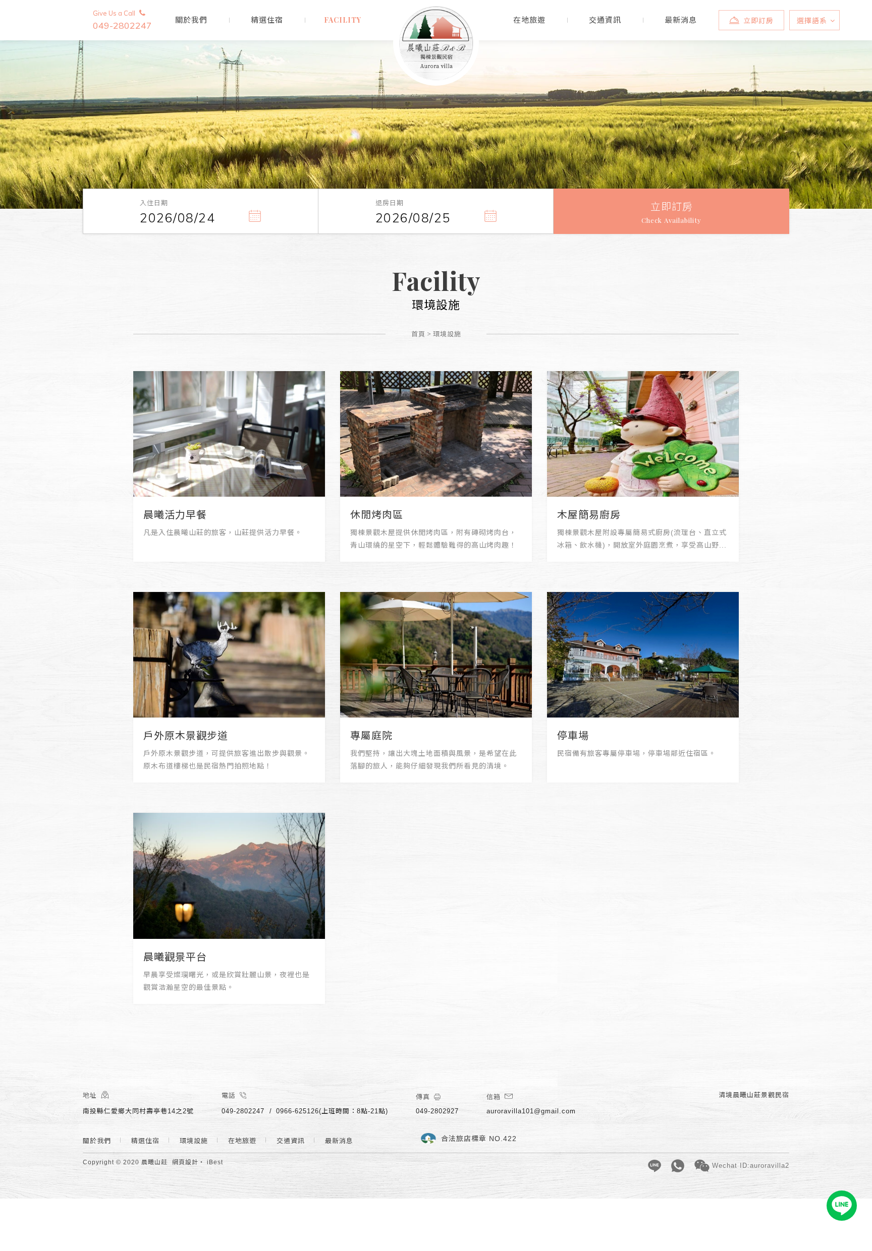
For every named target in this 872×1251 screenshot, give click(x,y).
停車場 (573, 735)
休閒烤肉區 (376, 514)
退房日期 (389, 203)
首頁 (418, 333)
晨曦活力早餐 (175, 514)
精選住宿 (267, 20)
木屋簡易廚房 (589, 514)
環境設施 (342, 20)
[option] (436, 104)
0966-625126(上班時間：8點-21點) (332, 1111)
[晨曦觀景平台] (229, 875)
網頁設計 (185, 1162)
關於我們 (191, 20)
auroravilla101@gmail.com (531, 1111)
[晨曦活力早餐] (229, 434)
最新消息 (681, 20)
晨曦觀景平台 (175, 957)
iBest (215, 1162)
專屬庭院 (371, 735)
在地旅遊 (529, 20)
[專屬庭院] (436, 655)
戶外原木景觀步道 (185, 735)
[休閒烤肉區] (436, 434)
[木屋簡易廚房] (643, 434)
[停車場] (643, 655)
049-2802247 (122, 20)
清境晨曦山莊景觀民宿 (436, 43)
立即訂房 (758, 21)
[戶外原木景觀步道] (229, 655)
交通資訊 (605, 20)
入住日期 (154, 203)
